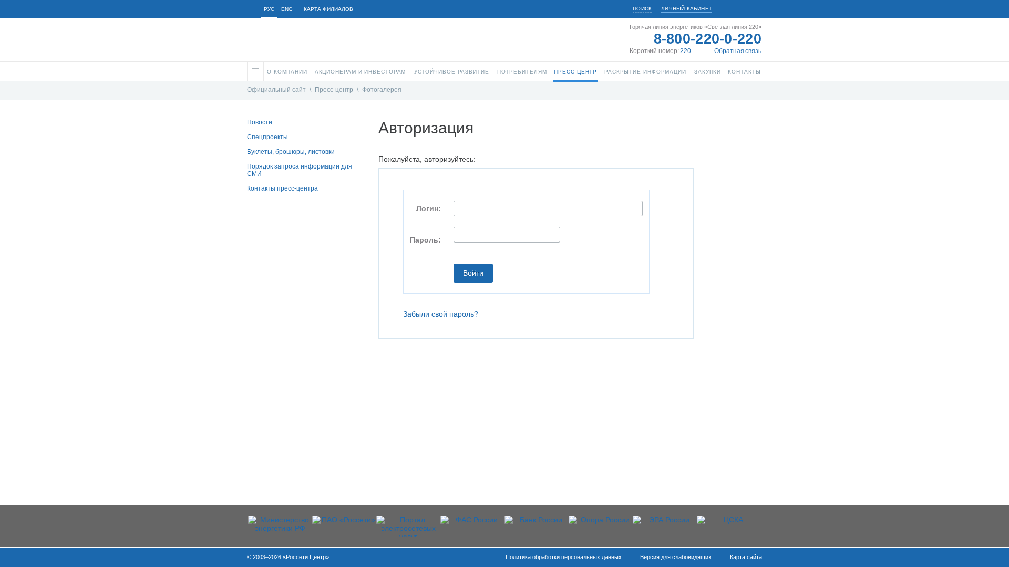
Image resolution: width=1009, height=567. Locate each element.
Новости (259, 122)
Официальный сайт (276, 89)
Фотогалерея (381, 89)
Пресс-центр (334, 89)
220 (685, 51)
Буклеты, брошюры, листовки (291, 151)
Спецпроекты (267, 137)
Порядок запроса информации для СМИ (299, 170)
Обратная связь (737, 51)
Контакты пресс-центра (282, 188)
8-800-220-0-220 (708, 39)
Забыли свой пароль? (440, 314)
